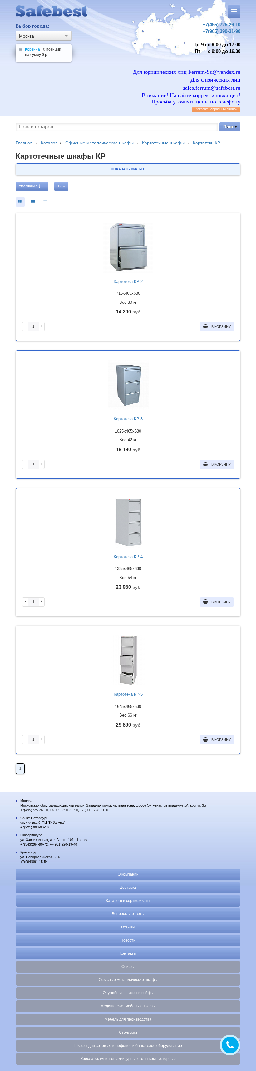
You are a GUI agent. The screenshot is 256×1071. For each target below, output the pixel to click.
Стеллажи (128, 1032)
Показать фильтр (128, 169)
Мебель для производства (128, 1019)
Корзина (32, 49)
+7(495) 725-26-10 (221, 24)
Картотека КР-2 (128, 281)
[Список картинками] (32, 202)
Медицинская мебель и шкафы (128, 1006)
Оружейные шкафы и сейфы (128, 993)
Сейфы (128, 966)
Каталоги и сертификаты (128, 900)
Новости (128, 940)
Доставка (128, 887)
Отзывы (128, 927)
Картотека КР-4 (128, 556)
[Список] (45, 202)
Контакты (128, 953)
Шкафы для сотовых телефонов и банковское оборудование (128, 1045)
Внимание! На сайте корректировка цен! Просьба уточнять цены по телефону (191, 98)
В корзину (220, 326)
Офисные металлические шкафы (128, 980)
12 (59, 186)
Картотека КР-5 (128, 694)
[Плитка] (20, 202)
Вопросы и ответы (128, 914)
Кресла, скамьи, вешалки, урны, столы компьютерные (128, 1059)
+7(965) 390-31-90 (221, 31)
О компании (128, 874)
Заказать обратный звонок (216, 109)
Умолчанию (28, 186)
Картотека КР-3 (128, 419)
